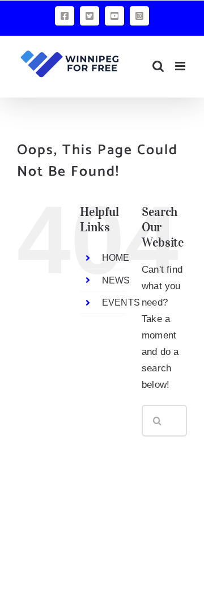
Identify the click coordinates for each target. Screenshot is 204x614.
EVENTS (121, 302)
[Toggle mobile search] (158, 66)
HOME (116, 257)
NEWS (116, 280)
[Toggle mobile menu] (181, 66)
